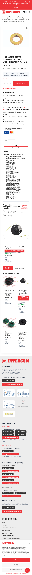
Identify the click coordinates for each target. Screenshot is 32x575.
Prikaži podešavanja (16, 569)
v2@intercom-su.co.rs (11, 471)
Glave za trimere (10, 55)
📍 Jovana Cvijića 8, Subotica (10, 490)
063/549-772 (9, 480)
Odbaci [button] (16, 7)
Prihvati (16, 560)
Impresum (24, 573)
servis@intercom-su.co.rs (12, 496)
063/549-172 (10, 508)
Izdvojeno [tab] (8, 215)
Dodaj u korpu (20, 83)
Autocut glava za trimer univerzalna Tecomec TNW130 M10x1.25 (22, 335)
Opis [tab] (16, 145)
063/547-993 (21, 431)
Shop (3, 522)
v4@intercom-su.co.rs (11, 483)
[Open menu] (29, 12)
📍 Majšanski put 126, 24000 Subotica (13, 377)
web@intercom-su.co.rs (13, 511)
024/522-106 (8, 493)
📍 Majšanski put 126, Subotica (11, 429)
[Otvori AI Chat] (27, 570)
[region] (16, 241)
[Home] (2, 17)
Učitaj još (8, 268)
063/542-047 (9, 468)
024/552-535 (9, 431)
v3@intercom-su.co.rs (11, 477)
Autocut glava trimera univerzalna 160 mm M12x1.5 (9, 293)
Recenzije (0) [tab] (16, 148)
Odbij (16, 565)
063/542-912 (21, 434)
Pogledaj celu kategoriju (24, 206)
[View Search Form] (21, 12)
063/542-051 (8, 474)
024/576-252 (10, 380)
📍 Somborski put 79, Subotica (11, 448)
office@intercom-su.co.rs (14, 384)
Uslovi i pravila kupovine (9, 528)
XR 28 (11, 140)
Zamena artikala (7, 533)
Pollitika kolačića (9, 573)
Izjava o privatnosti (17, 573)
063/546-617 (21, 493)
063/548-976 (9, 434)
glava (8, 140)
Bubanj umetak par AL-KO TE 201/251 (8, 334)
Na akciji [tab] (18, 212)
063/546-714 (8, 451)
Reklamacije (6, 530)
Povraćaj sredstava (8, 536)
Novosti (4, 525)
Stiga (7, 140)
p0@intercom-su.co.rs (11, 437)
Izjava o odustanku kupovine (11, 538)
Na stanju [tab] (8, 212)
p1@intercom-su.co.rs (11, 454)
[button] (29, 543)
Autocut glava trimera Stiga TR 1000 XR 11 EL (14, 247)
